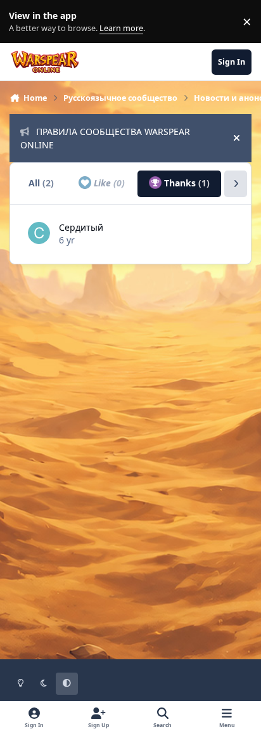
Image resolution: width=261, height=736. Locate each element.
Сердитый (81, 227)
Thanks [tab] (186, 183)
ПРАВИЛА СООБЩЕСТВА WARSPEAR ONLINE (105, 138)
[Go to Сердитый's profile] (39, 233)
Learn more (24, 22)
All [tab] (41, 183)
